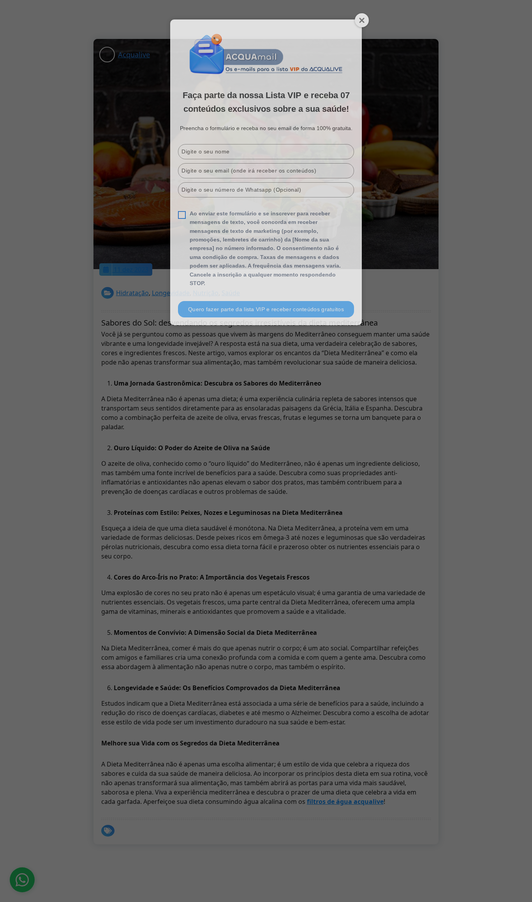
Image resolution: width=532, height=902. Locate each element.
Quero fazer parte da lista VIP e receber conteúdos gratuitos (266, 309)
